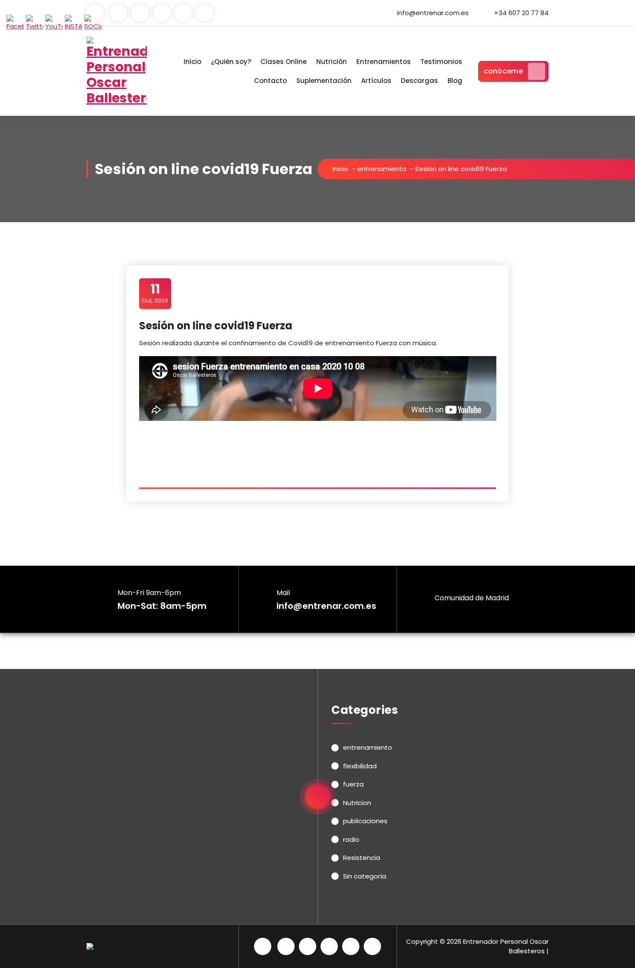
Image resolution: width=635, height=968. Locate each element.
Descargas (419, 80)
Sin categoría (364, 876)
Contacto (270, 80)
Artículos (376, 80)
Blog (455, 80)
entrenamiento (381, 168)
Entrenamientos (383, 61)
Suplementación (324, 80)
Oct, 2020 (155, 293)
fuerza (353, 784)
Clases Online (283, 61)
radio (351, 839)
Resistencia (361, 857)
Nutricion (357, 802)
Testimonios (441, 61)
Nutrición (331, 61)
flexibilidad (360, 766)
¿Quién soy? (231, 61)
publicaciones (365, 820)
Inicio (192, 61)
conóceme (503, 71)
